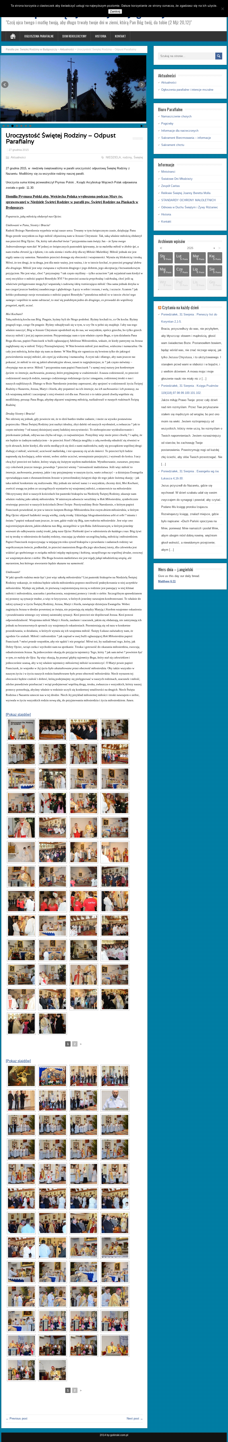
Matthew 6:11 (167, 581)
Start (142, 126)
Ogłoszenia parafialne (39, 36)
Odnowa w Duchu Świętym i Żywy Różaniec (189, 207)
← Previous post (16, 1418)
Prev (4, 84)
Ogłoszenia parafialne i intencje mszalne (187, 89)
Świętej (138, 157)
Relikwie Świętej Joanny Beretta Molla (185, 193)
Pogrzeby (167, 123)
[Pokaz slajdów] (18, 714)
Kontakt (120, 36)
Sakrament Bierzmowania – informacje (186, 137)
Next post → (135, 1418)
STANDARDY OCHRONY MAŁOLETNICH (188, 200)
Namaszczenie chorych (176, 116)
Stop (145, 126)
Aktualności (18, 157)
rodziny (127, 157)
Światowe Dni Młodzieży (177, 178)
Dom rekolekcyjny (74, 36)
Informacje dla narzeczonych (179, 130)
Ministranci (168, 171)
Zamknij (115, 11)
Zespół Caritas (170, 186)
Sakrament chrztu (172, 145)
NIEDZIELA (113, 157)
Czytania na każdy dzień (180, 307)
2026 (190, 248)
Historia (100, 36)
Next (141, 84)
